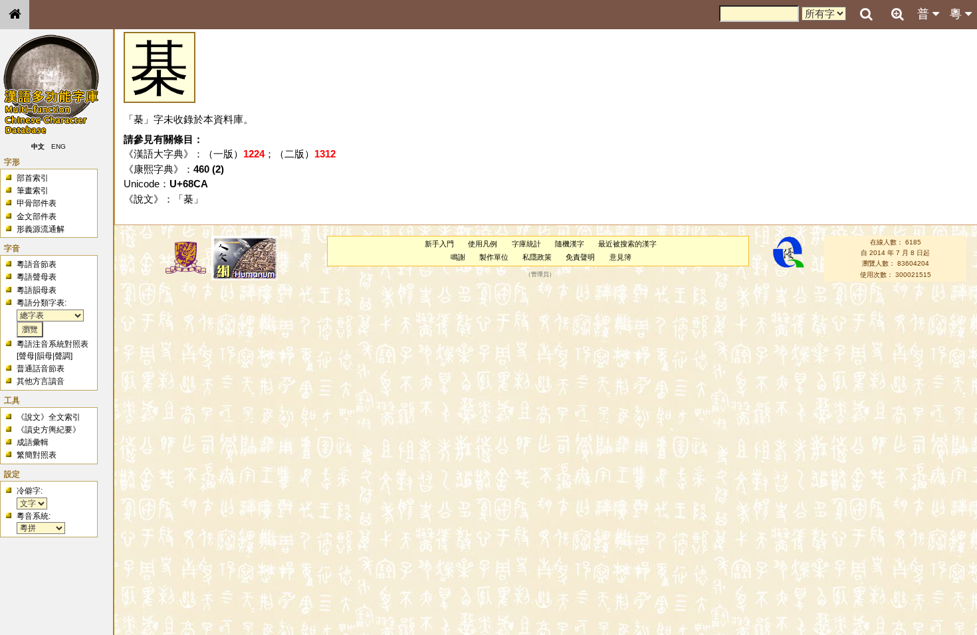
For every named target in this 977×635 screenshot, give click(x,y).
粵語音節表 (36, 264)
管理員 (540, 274)
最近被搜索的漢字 (627, 244)
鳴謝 (458, 257)
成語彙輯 (33, 442)
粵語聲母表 (36, 277)
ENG (58, 146)
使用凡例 (482, 244)
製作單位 (493, 257)
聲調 (62, 356)
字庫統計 (526, 244)
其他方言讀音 (40, 381)
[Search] (866, 14)
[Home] (14, 14)
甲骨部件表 (36, 203)
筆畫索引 (33, 190)
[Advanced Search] (897, 14)
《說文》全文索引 (48, 417)
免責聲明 (580, 257)
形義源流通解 (40, 229)
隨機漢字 (569, 244)
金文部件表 (36, 216)
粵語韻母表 (36, 290)
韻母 (45, 356)
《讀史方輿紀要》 (48, 429)
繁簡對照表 (36, 455)
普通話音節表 (40, 368)
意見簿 (620, 257)
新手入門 (439, 244)
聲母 (27, 356)
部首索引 (33, 178)
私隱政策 (537, 257)
